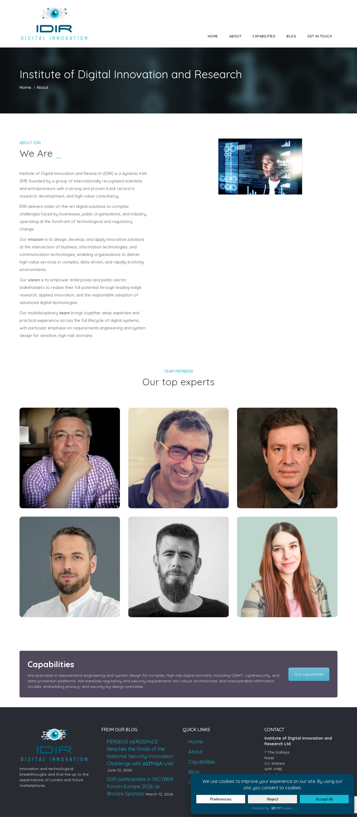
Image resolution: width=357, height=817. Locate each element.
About (235, 36)
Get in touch (319, 36)
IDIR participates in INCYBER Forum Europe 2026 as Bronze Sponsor (140, 786)
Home (213, 36)
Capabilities (263, 36)
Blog (291, 36)
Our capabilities (309, 674)
